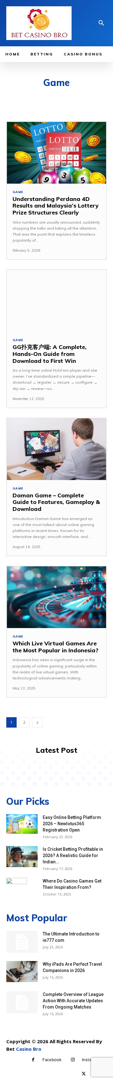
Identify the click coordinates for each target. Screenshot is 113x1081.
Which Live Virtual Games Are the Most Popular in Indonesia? (55, 647)
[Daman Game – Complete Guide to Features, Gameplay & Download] (56, 449)
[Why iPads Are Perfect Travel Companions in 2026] (22, 971)
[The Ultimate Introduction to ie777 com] (22, 942)
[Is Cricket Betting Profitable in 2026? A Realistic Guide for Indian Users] (22, 856)
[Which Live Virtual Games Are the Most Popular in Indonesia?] (56, 597)
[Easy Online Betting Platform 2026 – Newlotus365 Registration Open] (22, 824)
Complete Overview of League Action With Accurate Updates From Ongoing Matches (73, 1001)
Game (18, 192)
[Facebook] (33, 1059)
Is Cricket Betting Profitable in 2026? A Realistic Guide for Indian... (73, 855)
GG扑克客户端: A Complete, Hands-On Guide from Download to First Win (50, 353)
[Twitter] (83, 1073)
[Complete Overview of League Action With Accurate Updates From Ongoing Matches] (22, 1002)
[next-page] (37, 722)
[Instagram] (72, 1059)
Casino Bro (28, 1049)
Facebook (52, 1059)
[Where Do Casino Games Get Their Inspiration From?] (16, 889)
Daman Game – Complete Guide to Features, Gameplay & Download (56, 502)
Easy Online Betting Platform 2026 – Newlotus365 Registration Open (72, 823)
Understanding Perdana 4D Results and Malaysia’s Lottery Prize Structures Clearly (56, 205)
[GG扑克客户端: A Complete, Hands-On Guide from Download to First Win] (56, 301)
